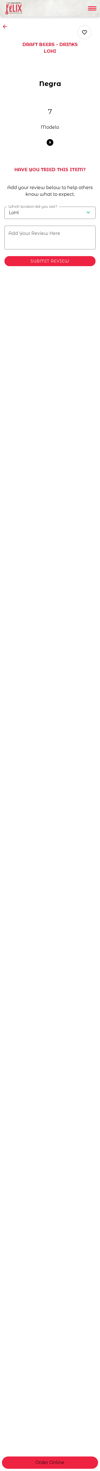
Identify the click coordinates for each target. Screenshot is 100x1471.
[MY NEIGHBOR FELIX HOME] (29, 8)
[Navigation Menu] (92, 8)
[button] (6, 26)
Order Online (50, 1462)
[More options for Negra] (84, 32)
